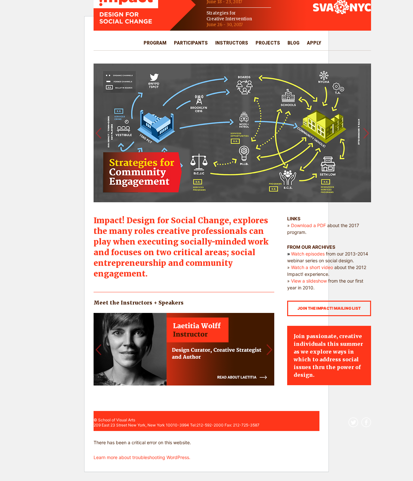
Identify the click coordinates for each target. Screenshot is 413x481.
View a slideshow (309, 281)
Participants (191, 42)
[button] (98, 132)
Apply (314, 42)
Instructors (231, 42)
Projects (268, 42)
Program (155, 42)
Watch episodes (308, 253)
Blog (293, 42)
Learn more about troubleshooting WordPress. (142, 457)
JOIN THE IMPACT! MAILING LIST (329, 308)
